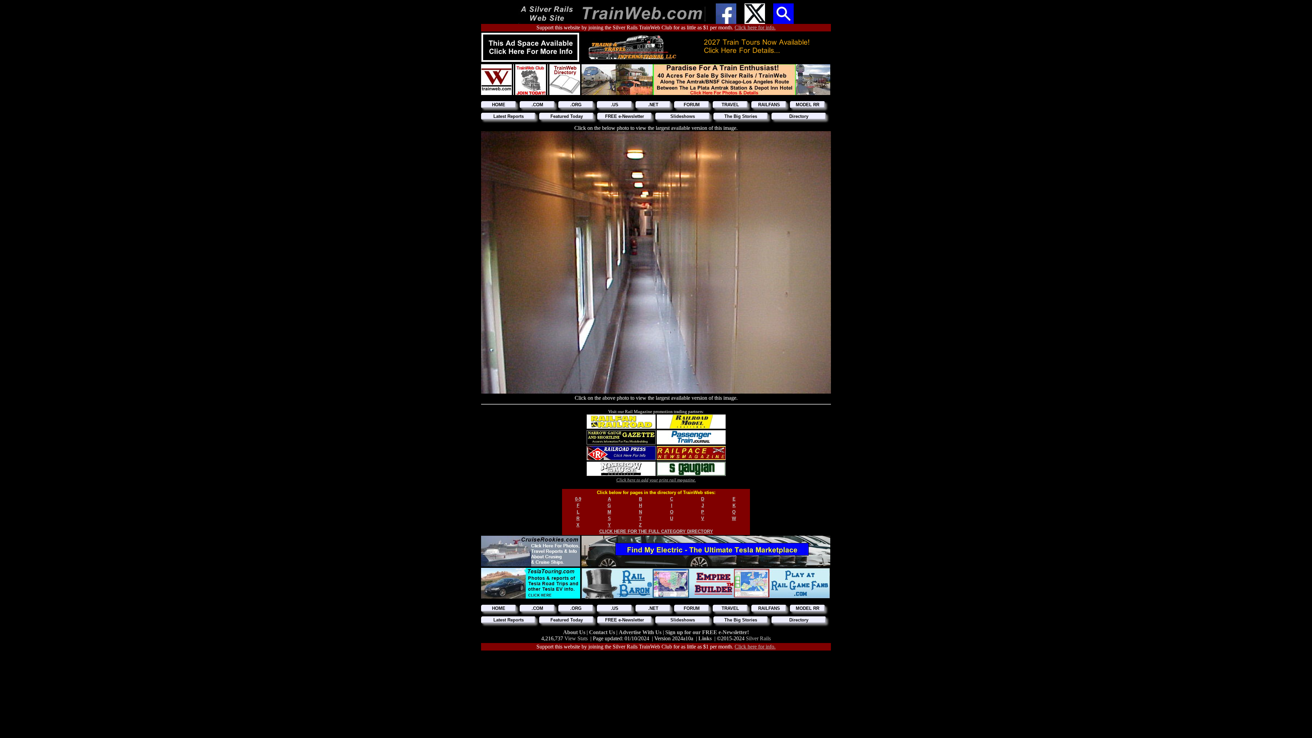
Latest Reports (508, 116)
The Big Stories (740, 116)
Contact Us (602, 632)
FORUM (692, 104)
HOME (498, 104)
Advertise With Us (641, 632)
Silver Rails (758, 638)
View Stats (576, 638)
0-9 (578, 499)
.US (614, 104)
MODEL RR (807, 104)
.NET (653, 104)
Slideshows (682, 116)
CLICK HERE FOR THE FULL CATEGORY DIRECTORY (656, 531)
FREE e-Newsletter (624, 116)
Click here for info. (755, 27)
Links (705, 638)
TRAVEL (730, 104)
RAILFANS (769, 104)
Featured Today (566, 116)
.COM (537, 104)
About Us (575, 632)
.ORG (576, 104)
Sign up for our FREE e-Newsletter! (707, 632)
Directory (798, 116)
